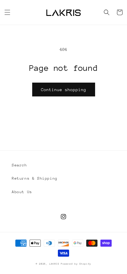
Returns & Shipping (35, 178)
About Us (22, 192)
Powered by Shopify (76, 264)
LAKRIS (54, 264)
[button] (7, 12)
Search (19, 165)
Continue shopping (63, 89)
